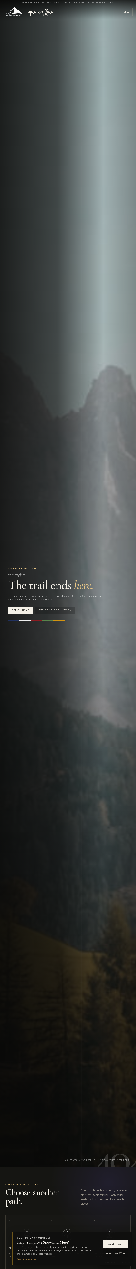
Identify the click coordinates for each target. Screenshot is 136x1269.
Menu (126, 12)
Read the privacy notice (26, 1259)
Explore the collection (55, 610)
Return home (20, 610)
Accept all (115, 1244)
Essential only (115, 1253)
